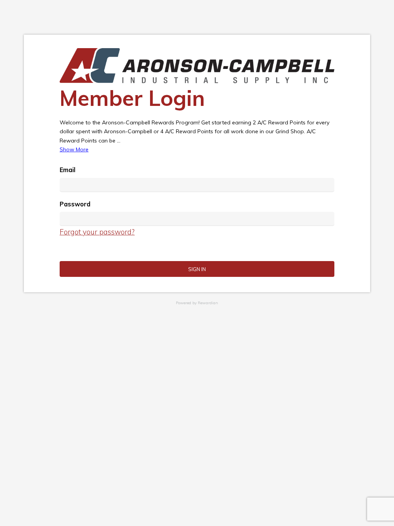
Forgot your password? (97, 232)
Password (75, 204)
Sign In (197, 269)
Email (67, 170)
